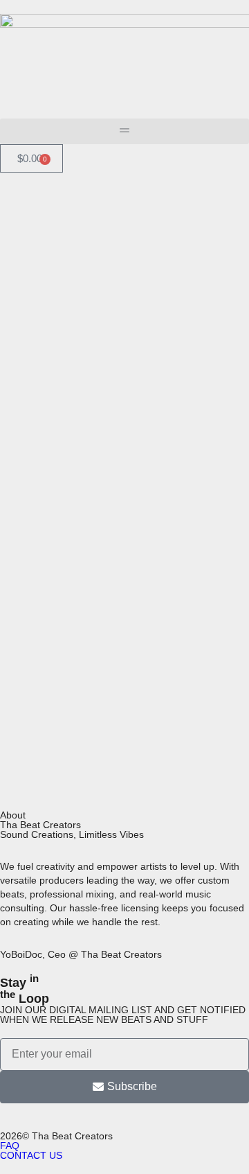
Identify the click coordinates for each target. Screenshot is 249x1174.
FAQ (9, 1145)
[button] (124, 131)
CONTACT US (31, 1155)
